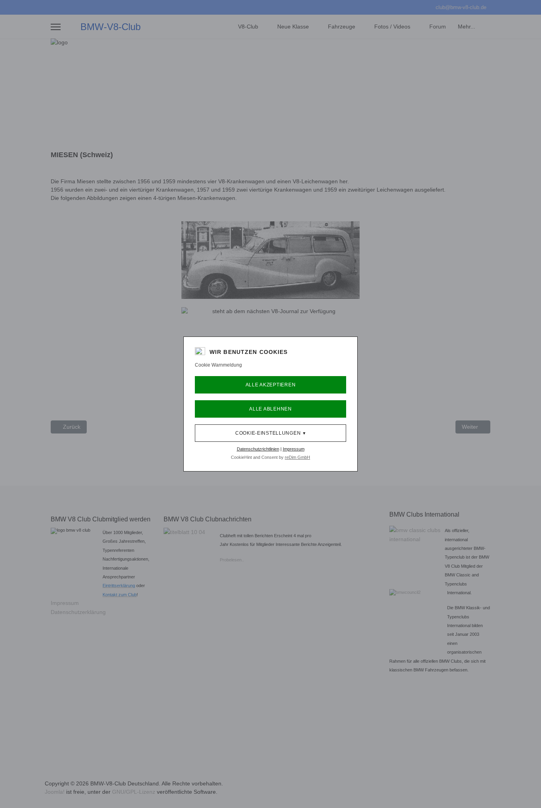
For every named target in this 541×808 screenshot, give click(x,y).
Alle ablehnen (270, 409)
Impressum (294, 449)
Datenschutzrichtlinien (258, 449)
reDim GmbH (297, 457)
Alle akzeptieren (271, 385)
